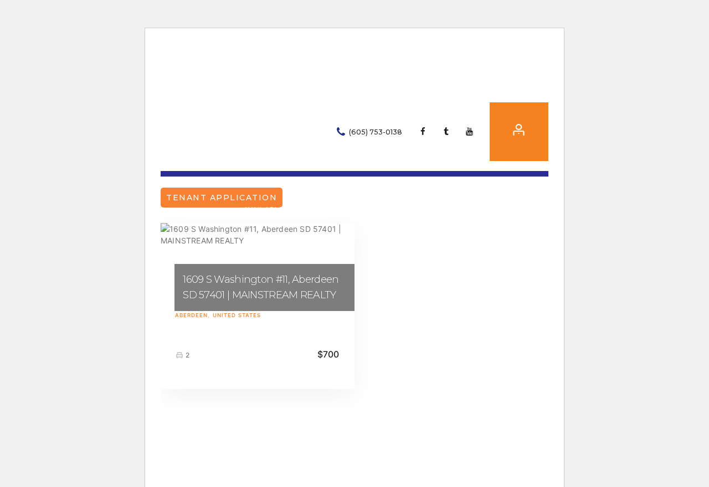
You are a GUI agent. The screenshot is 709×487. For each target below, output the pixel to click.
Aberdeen (191, 315)
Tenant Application (221, 198)
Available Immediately (290, 209)
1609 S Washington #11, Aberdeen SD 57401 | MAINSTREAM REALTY (260, 287)
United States (237, 315)
